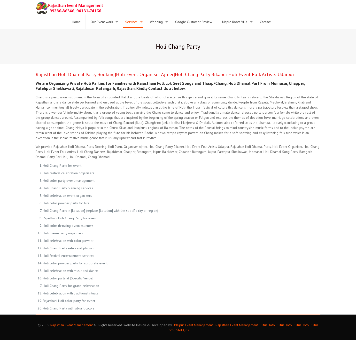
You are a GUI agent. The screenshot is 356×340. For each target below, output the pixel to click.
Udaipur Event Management (193, 325)
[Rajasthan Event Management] (69, 7)
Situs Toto (268, 325)
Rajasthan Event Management (71, 325)
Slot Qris (182, 330)
